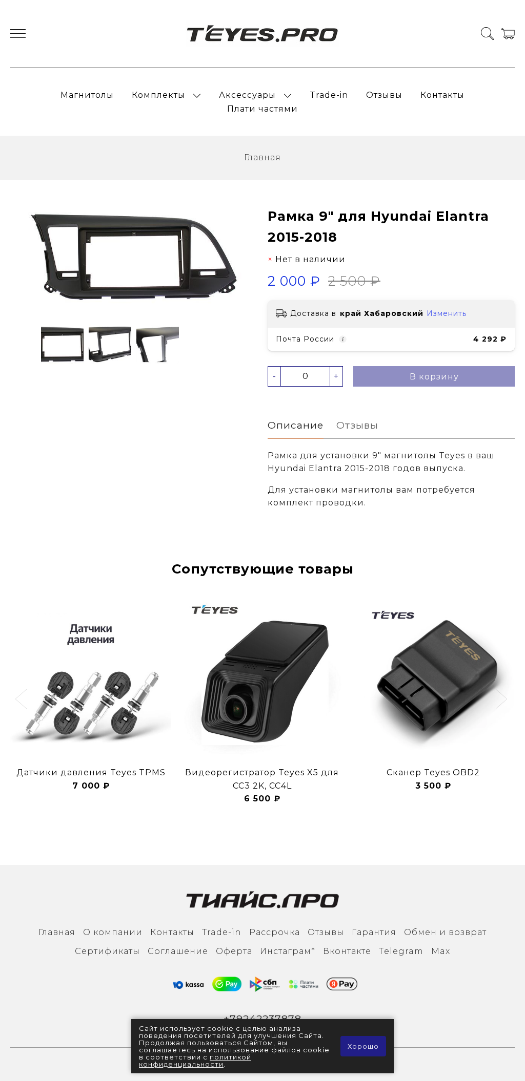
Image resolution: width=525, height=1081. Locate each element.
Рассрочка (274, 932)
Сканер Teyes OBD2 (433, 772)
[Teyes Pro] (262, 33)
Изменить (447, 313)
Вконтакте (347, 951)
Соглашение (178, 951)
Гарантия (374, 932)
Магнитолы (87, 95)
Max (440, 951)
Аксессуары (247, 95)
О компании (113, 932)
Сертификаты (107, 951)
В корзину (434, 376)
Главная (262, 157)
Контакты (442, 95)
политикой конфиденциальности (195, 1060)
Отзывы (384, 95)
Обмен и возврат (445, 932)
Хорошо (363, 1046)
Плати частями (262, 109)
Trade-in (329, 95)
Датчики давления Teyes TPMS (91, 772)
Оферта (234, 951)
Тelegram (401, 951)
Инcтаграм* (287, 951)
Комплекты (158, 95)
